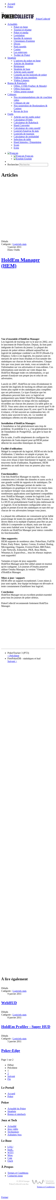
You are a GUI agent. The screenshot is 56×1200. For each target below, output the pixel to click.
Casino (17, 49)
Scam (16, 145)
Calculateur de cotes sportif (27, 128)
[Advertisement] (28, 209)
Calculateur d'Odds (23, 119)
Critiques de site (21, 103)
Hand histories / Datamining (27, 142)
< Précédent (13, 655)
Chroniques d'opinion (24, 41)
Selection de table (22, 139)
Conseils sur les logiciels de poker (30, 74)
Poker (10, 6)
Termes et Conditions (17, 1173)
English (28, 158)
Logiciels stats (19, 244)
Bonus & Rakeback (17, 83)
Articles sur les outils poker (27, 117)
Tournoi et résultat (22, 29)
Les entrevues (20, 52)
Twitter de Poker (22, 55)
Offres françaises (22, 88)
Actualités (12, 24)
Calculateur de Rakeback (26, 122)
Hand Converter (22, 125)
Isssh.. (10, 1149)
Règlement (19, 66)
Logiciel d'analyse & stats (26, 131)
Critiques (11, 94)
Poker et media (21, 32)
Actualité (11, 1126)
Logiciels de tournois (24, 133)
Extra (16, 147)
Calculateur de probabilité (26, 136)
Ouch (10, 1161)
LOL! (10, 1146)
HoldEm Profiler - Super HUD (25, 1027)
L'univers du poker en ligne (27, 60)
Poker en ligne (21, 27)
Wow (10, 1155)
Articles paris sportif (23, 72)
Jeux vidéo (12, 1129)
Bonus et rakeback (16, 1114)
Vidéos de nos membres (25, 77)
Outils (10, 114)
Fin (9, 1079)
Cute (9, 1158)
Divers (17, 43)
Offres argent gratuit (23, 91)
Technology (13, 1132)
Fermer (4, 1197)
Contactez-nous (15, 1175)
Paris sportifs (20, 46)
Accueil (11, 3)
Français (28, 156)
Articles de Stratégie (23, 63)
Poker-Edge (10, 1051)
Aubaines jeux (14, 1134)
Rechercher (13, 164)
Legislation (19, 35)
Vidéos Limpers (21, 80)
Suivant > (12, 661)
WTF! (10, 1152)
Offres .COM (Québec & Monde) (30, 86)
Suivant (11, 1076)
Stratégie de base (22, 69)
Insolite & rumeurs (23, 38)
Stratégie (11, 58)
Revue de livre (21, 111)
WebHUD (9, 1003)
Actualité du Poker (16, 1108)
